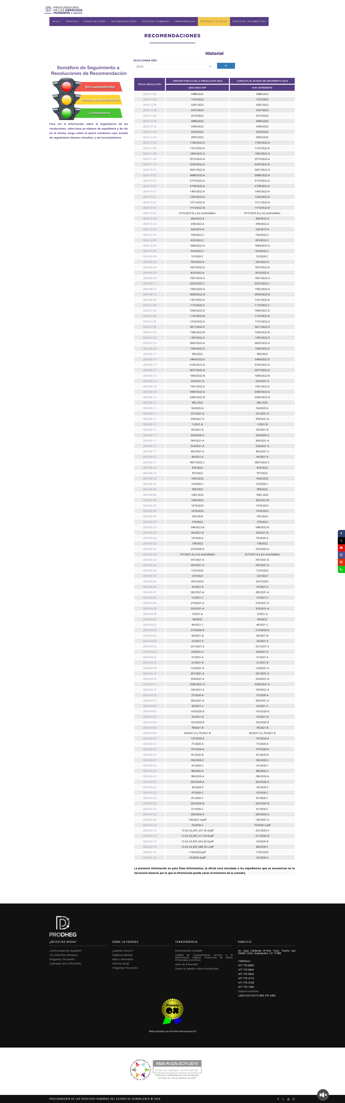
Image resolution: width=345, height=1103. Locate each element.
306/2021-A (197, 700)
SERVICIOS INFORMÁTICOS (249, 21)
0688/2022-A (197, 175)
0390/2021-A (197, 684)
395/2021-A (197, 565)
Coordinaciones (94, 21)
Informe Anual (120, 963)
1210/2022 (197, 570)
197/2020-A (197, 749)
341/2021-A (197, 559)
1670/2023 (197, 511)
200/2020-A (197, 814)
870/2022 (197, 467)
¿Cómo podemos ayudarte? (65, 950)
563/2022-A (197, 262)
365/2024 (197, 516)
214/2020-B (197, 630)
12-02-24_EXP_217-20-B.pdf (197, 835)
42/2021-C (197, 706)
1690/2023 (197, 500)
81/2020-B (197, 754)
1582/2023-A (197, 289)
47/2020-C (197, 792)
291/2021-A (197, 673)
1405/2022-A (197, 191)
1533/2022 (197, 99)
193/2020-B (197, 711)
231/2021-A (197, 646)
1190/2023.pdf (197, 852)
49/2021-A (197, 456)
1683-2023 (197, 494)
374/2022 (197, 522)
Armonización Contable (188, 950)
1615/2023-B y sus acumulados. (197, 213)
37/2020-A (197, 695)
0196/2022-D (197, 364)
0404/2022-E (197, 359)
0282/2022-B (197, 397)
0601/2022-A (197, 169)
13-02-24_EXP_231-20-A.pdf (197, 830)
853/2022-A (197, 272)
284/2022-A (197, 218)
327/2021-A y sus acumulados (197, 554)
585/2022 (197, 354)
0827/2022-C (197, 462)
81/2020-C (197, 798)
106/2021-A (197, 689)
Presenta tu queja (214, 21)
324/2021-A (197, 446)
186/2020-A (197, 776)
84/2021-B (197, 532)
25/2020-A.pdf (197, 857)
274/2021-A (197, 603)
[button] (185, 21)
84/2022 (197, 619)
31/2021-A (197, 657)
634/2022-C (197, 251)
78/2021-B (197, 727)
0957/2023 (197, 581)
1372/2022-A (197, 321)
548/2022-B (197, 527)
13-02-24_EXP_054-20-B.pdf (197, 841)
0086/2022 (197, 121)
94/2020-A (197, 408)
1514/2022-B (197, 207)
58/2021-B (197, 635)
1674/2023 (197, 505)
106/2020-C (197, 760)
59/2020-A (197, 538)
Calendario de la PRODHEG (65, 963)
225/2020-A (197, 549)
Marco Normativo (122, 959)
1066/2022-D (197, 310)
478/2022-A (197, 224)
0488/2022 (197, 94)
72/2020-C (197, 825)
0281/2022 (197, 104)
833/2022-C (197, 240)
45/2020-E (197, 787)
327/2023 (197, 576)
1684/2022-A (197, 245)
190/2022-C (197, 234)
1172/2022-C (197, 305)
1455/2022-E (197, 337)
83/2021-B (197, 429)
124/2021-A (197, 668)
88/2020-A (197, 771)
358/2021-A (197, 419)
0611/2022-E (197, 326)
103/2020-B (197, 722)
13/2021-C (197, 597)
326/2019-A (197, 229)
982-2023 (197, 402)
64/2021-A (197, 651)
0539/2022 (197, 131)
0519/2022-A (197, 159)
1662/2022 (197, 478)
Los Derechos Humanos (63, 955)
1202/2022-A (197, 196)
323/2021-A (197, 381)
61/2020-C (197, 809)
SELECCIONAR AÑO (145, 60)
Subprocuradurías (122, 955)
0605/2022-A (197, 343)
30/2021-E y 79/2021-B (197, 733)
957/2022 (197, 473)
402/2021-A (197, 451)
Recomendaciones (124, 21)
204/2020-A (197, 435)
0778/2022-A (197, 186)
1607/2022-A (197, 267)
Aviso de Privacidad (186, 964)
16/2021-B (197, 716)
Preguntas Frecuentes (62, 959)
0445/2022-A (197, 391)
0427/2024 (197, 110)
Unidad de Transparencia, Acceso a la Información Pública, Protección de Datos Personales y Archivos (204, 957)
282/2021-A (197, 592)
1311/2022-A (197, 202)
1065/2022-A (197, 153)
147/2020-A (197, 738)
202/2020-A (197, 781)
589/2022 (197, 489)
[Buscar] (226, 66)
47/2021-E (197, 586)
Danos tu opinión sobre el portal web (196, 968)
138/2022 (197, 543)
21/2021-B (197, 662)
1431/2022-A (197, 299)
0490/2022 (197, 126)
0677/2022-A (197, 370)
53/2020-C (197, 256)
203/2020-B (197, 803)
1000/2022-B (197, 375)
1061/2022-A (197, 278)
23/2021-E (197, 641)
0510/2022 (197, 115)
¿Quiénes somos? (122, 950)
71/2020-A (197, 743)
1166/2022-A (197, 142)
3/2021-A (197, 614)
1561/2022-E (197, 386)
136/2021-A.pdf (197, 819)
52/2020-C (197, 483)
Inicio (56, 21)
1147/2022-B (197, 316)
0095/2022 (197, 137)
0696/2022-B (197, 294)
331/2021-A (197, 413)
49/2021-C (197, 624)
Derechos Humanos (155, 21)
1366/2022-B (197, 332)
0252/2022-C (197, 283)
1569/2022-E (197, 348)
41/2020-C (197, 765)
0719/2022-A (197, 180)
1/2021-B (197, 424)
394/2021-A (197, 678)
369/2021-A (197, 440)
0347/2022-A (197, 164)
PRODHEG (72, 21)
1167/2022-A (197, 148)
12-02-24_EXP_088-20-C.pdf (197, 846)
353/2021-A (197, 608)
